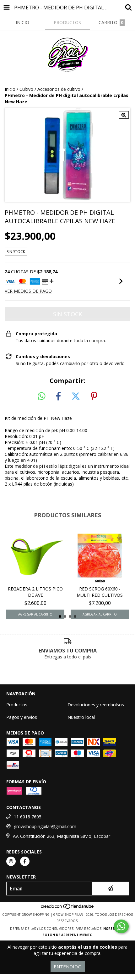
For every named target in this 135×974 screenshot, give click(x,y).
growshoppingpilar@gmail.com (45, 826)
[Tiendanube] (67, 908)
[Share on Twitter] (76, 396)
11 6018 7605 (27, 817)
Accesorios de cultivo (58, 89)
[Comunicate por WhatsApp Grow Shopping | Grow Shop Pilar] (121, 926)
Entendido (68, 966)
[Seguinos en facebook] (25, 861)
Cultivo (26, 89)
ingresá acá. (113, 928)
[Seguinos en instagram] (11, 861)
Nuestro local (81, 717)
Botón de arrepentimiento (67, 935)
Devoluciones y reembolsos (96, 705)
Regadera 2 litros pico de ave (35, 592)
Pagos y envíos (21, 717)
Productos (16, 705)
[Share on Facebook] (58, 396)
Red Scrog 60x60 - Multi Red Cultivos (100, 592)
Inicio (10, 89)
